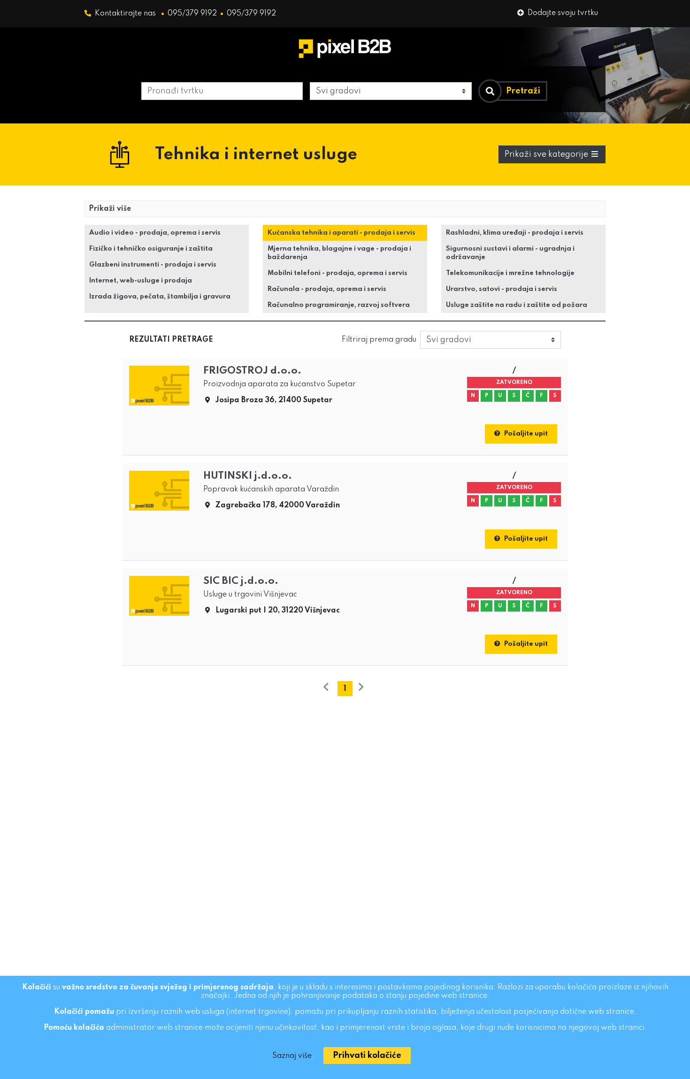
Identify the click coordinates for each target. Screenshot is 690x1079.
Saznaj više (292, 1056)
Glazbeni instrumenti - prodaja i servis (152, 264)
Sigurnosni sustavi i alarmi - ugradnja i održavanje (510, 252)
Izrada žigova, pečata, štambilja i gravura (159, 296)
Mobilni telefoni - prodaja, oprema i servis (337, 273)
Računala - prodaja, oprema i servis (327, 289)
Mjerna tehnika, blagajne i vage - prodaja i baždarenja (339, 252)
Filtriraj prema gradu (379, 340)
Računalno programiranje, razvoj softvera (339, 305)
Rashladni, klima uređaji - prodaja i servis (514, 233)
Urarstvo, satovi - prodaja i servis (501, 289)
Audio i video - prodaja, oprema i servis (155, 233)
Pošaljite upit (526, 433)
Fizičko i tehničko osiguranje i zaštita (151, 248)
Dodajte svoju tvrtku (563, 13)
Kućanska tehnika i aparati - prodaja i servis (341, 233)
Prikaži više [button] (110, 209)
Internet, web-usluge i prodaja (140, 280)
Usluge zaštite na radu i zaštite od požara (516, 305)
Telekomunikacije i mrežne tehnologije (510, 273)
